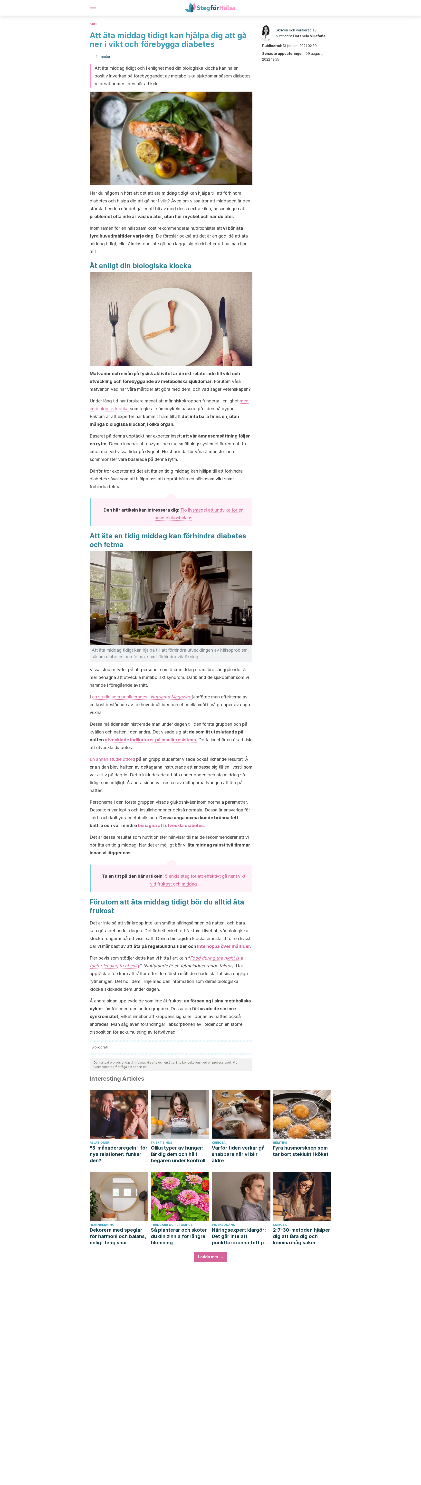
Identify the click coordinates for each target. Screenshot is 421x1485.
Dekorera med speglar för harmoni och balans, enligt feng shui (118, 1236)
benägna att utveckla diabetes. (171, 825)
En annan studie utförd (112, 759)
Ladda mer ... (210, 1256)
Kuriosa (219, 1142)
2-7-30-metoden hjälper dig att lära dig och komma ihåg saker (301, 1236)
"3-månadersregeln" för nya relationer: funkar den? (118, 1154)
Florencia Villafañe (309, 36)
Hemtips (280, 1142)
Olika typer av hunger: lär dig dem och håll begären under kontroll (178, 1154)
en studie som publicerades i (141, 696)
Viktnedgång (223, 1225)
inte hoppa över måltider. (224, 946)
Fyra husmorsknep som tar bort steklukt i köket (300, 1151)
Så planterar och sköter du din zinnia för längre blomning (179, 1236)
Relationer (99, 1142)
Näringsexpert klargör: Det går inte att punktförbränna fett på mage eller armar (239, 1236)
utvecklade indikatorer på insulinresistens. (151, 739)
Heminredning (102, 1225)
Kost (93, 24)
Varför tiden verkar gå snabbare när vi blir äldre (238, 1154)
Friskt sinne (161, 1142)
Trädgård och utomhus (171, 1225)
